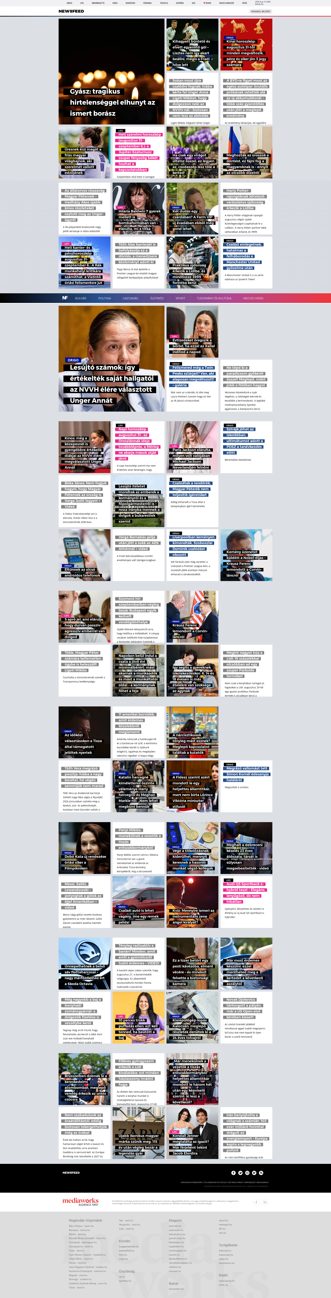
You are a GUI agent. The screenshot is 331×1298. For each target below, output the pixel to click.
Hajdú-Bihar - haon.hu (81, 1258)
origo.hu (123, 1258)
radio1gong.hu (227, 1280)
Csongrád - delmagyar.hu (83, 1242)
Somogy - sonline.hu (80, 1279)
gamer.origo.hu (177, 1238)
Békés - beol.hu (77, 1234)
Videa (115, 3)
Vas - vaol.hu (126, 1220)
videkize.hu (175, 1267)
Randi (208, 3)
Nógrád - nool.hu (78, 1275)
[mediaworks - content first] (80, 1202)
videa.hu (223, 1258)
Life (82, 3)
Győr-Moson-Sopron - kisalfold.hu (87, 1254)
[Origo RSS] (261, 1173)
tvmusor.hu (175, 1271)
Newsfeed (130, 3)
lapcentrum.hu (227, 1263)
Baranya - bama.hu (79, 1230)
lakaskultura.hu (177, 1234)
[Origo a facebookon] (233, 1173)
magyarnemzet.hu (129, 1246)
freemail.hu (225, 1250)
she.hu (222, 1232)
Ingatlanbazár (226, 3)
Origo (69, 3)
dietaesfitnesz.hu (178, 1258)
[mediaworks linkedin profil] (265, 1202)
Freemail (147, 3)
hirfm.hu (223, 1285)
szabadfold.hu (126, 1250)
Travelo (164, 3)
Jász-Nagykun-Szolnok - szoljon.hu (88, 1267)
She (193, 3)
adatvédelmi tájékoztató (191, 1182)
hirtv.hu (123, 1254)
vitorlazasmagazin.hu (180, 1262)
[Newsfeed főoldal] (71, 1173)
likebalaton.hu (176, 1242)
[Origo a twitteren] (240, 1173)
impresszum (249, 1182)
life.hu (222, 1228)
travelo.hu (174, 1254)
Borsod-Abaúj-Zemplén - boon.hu (87, 1238)
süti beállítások (235, 1182)
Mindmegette (98, 3)
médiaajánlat (262, 1182)
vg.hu (122, 1276)
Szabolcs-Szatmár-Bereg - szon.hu (88, 1283)
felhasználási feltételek (215, 1182)
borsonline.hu (176, 1288)
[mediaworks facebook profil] (256, 1202)
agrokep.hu (125, 1280)
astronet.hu (175, 1226)
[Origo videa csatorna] (254, 1173)
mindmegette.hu (178, 1250)
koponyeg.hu (226, 1254)
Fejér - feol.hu (76, 1250)
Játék (244, 3)
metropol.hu (225, 1224)
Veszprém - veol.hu (129, 1224)
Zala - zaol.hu (126, 1228)
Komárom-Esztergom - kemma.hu (87, 1271)
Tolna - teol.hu (76, 1287)
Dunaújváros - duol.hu (81, 1246)
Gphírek (180, 3)
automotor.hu (176, 1230)
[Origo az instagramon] (247, 1173)
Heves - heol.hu (77, 1262)
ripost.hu (223, 1220)
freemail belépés (260, 11)
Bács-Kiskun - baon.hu (81, 1226)
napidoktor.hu (176, 1246)
